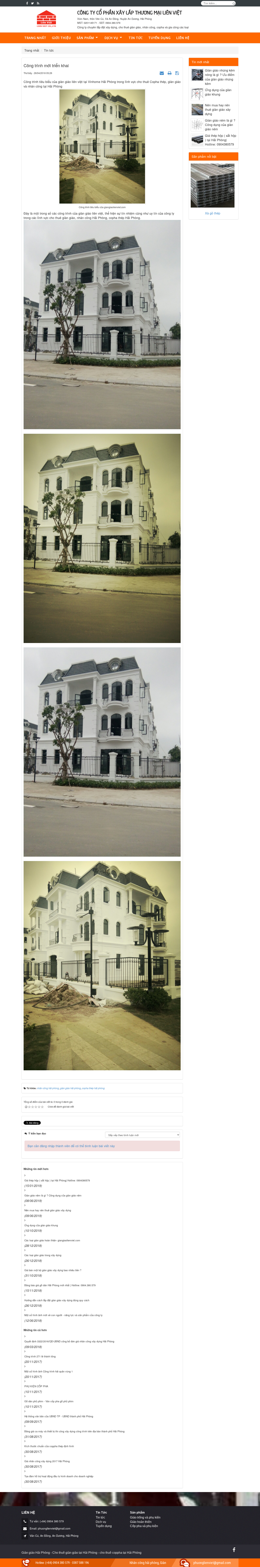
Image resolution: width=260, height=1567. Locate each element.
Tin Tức (101, 1512)
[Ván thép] (213, 186)
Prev (196, 190)
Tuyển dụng (159, 38)
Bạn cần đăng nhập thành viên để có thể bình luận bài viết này (71, 1146)
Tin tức (136, 38)
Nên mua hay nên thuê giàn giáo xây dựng (217, 109)
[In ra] (170, 72)
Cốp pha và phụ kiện (144, 1526)
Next (231, 190)
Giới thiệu (61, 38)
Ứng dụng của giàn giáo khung (218, 92)
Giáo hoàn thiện (141, 1521)
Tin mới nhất (200, 62)
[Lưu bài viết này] (177, 72)
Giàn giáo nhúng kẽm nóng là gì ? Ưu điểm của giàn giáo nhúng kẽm (220, 77)
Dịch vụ (101, 1521)
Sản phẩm (85, 38)
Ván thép (212, 213)
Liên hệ (182, 38)
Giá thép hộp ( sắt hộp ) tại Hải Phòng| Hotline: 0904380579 (220, 139)
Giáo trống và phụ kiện (145, 1517)
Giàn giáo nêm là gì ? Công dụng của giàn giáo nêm (220, 124)
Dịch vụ (111, 38)
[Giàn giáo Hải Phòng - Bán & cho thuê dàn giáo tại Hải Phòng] (46, 19)
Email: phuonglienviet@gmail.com (50, 1528)
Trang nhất (35, 38)
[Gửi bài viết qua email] (162, 72)
